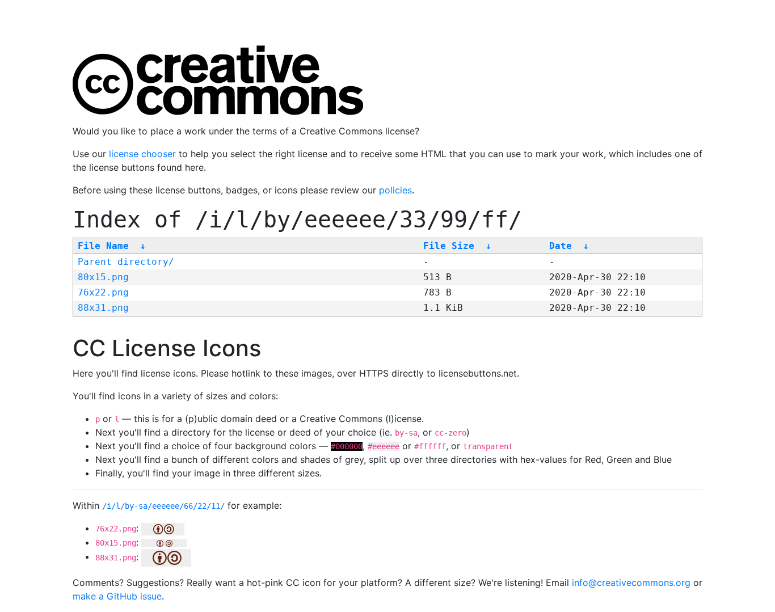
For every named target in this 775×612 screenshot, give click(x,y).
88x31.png (103, 307)
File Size (448, 245)
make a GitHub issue (117, 596)
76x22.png (103, 292)
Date (560, 245)
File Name (103, 245)
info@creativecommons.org (631, 582)
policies (395, 190)
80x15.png (103, 277)
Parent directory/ (126, 261)
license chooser (142, 153)
